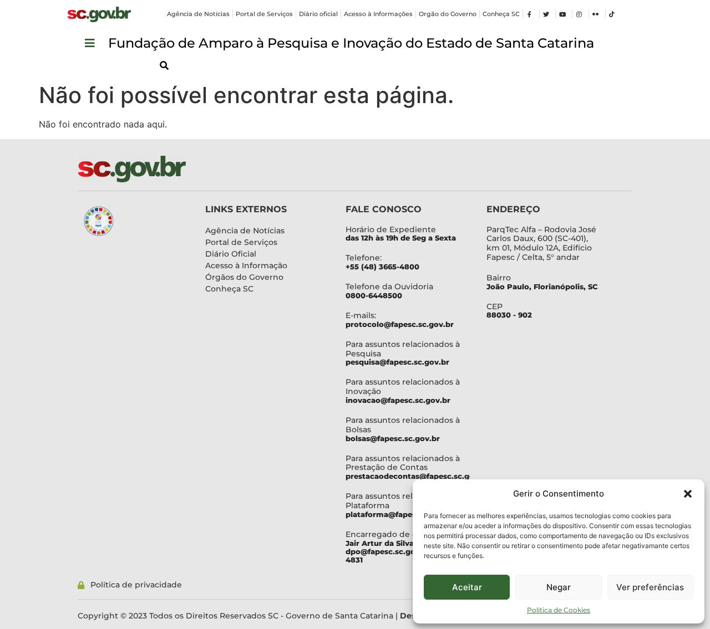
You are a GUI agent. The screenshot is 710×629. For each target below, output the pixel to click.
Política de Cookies (558, 610)
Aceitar (467, 587)
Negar (558, 587)
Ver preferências (650, 587)
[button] (687, 493)
